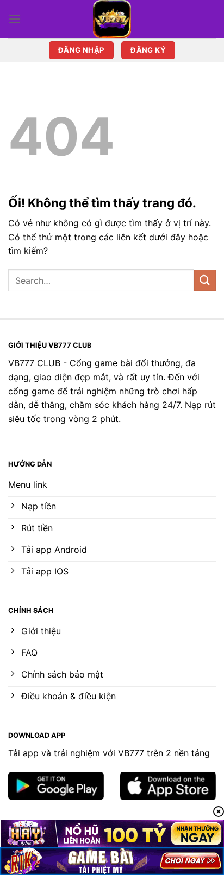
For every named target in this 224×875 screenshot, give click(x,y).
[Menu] (14, 18)
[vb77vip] (112, 19)
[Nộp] (205, 280)
